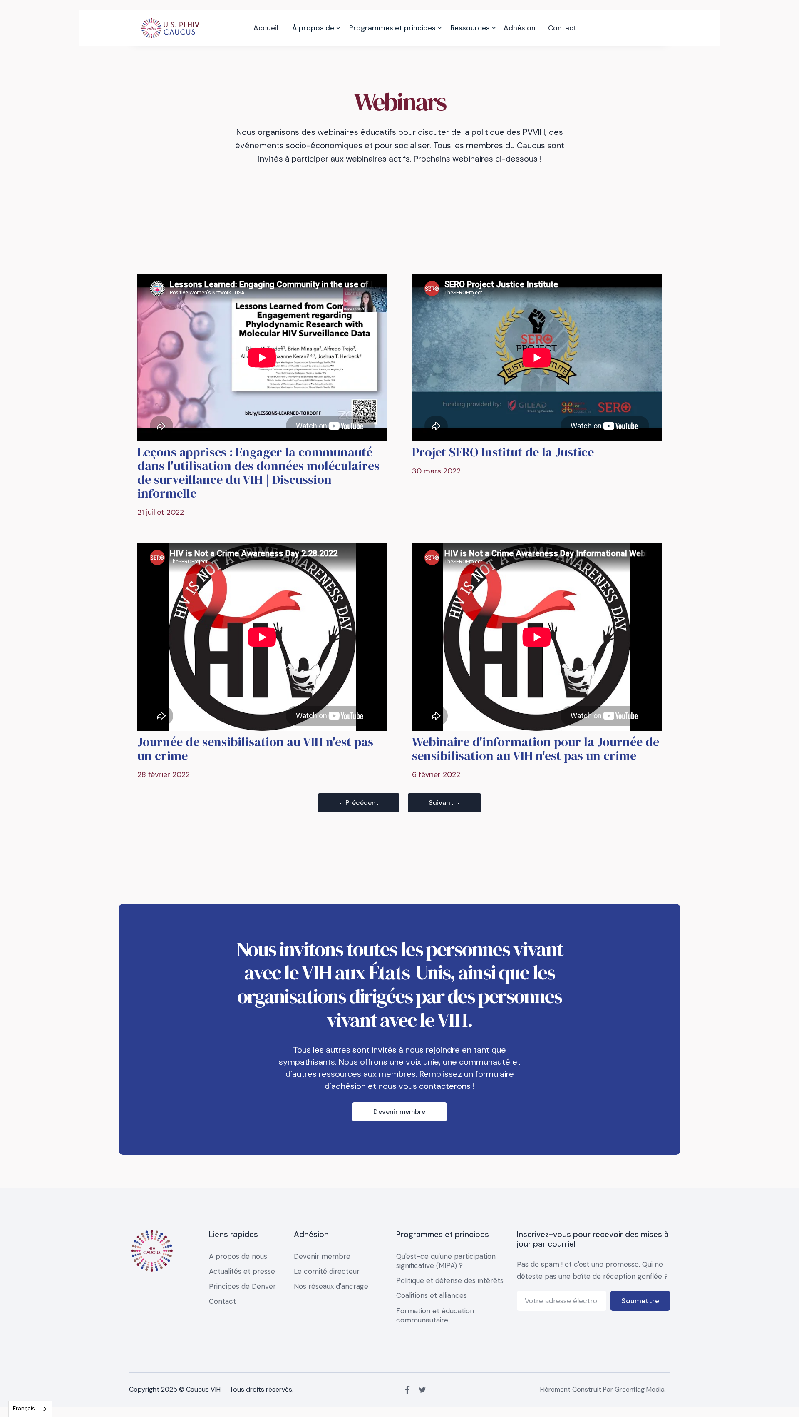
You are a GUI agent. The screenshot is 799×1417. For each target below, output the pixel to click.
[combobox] (30, 1409)
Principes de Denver (242, 1286)
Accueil (265, 27)
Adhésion (520, 27)
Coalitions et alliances (431, 1295)
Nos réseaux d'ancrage (331, 1286)
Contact (562, 27)
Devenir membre (399, 1111)
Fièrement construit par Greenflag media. (603, 1389)
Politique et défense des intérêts (450, 1280)
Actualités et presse (242, 1271)
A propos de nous (238, 1256)
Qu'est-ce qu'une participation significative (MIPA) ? (446, 1261)
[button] (313, 28)
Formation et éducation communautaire (435, 1315)
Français (24, 1408)
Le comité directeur (327, 1271)
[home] (170, 28)
